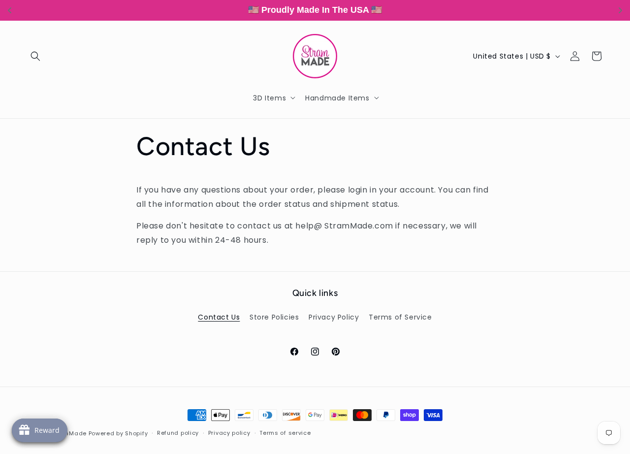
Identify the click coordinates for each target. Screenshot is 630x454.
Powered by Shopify (118, 433)
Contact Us (219, 317)
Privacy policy (229, 433)
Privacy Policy (334, 317)
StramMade (69, 433)
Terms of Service (400, 317)
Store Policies (274, 317)
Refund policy (178, 433)
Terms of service (285, 433)
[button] (35, 56)
